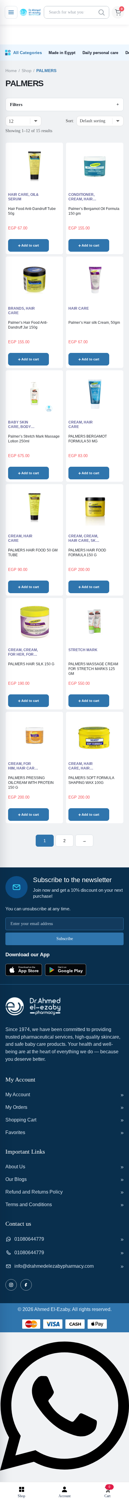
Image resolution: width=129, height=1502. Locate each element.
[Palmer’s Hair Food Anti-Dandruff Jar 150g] (34, 280)
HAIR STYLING (79, 770)
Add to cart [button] (30, 245)
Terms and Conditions (28, 1204)
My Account (17, 1094)
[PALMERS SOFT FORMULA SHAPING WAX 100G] (94, 735)
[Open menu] (11, 12)
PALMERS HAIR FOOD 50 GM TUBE (33, 552)
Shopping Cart (20, 1119)
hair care (18, 195)
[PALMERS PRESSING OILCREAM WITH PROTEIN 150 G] (34, 735)
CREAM (75, 199)
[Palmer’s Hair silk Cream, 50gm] (94, 280)
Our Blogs (16, 1179)
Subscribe (64, 938)
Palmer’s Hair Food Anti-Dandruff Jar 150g (28, 324)
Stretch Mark (83, 650)
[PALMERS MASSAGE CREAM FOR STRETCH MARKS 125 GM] (94, 621)
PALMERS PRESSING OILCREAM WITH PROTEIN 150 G (31, 783)
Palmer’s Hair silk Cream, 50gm (94, 322)
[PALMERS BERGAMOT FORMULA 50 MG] (94, 394)
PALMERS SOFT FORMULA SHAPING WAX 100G (91, 780)
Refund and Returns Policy (34, 1191)
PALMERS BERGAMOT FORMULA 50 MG (87, 438)
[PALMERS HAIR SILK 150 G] (34, 621)
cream (75, 536)
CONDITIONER (81, 195)
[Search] (101, 12)
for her (16, 654)
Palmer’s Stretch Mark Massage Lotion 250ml (34, 438)
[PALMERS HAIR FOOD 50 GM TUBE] (34, 508)
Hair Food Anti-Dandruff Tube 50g (32, 211)
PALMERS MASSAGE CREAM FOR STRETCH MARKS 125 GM (93, 669)
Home (11, 70)
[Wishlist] (54, 246)
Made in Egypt (62, 52)
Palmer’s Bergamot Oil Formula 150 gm (93, 211)
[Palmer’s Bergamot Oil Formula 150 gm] (94, 166)
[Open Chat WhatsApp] (64, 1478)
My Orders (16, 1107)
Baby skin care (18, 424)
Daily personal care (100, 52)
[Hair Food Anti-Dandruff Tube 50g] (34, 166)
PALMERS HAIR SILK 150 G (31, 664)
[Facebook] (26, 1285)
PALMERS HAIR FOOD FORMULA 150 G (87, 552)
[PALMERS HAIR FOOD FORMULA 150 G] (94, 508)
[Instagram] (11, 1285)
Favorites (15, 1132)
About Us (15, 1166)
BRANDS (16, 308)
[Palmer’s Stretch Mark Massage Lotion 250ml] (34, 394)
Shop (27, 70)
